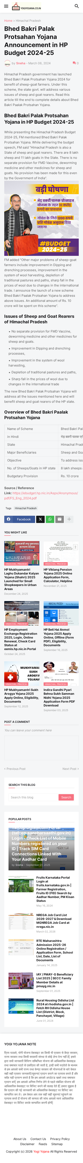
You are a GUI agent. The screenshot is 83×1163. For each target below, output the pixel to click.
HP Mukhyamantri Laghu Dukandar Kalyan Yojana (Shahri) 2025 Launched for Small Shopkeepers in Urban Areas (21, 579)
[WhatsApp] (50, 519)
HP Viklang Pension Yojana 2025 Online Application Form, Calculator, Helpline (58, 575)
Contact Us (38, 1139)
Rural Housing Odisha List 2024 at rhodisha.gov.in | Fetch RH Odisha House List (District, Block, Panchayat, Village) (55, 1008)
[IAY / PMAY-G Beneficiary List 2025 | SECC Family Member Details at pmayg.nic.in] (21, 981)
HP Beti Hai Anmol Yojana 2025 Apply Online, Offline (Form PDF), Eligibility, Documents (59, 637)
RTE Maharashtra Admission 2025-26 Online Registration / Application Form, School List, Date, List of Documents (54, 950)
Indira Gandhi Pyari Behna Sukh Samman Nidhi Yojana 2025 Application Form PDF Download (59, 697)
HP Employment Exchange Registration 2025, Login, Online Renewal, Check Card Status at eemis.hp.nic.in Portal (20, 639)
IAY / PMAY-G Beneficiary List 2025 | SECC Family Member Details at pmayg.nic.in (54, 980)
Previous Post (16, 769)
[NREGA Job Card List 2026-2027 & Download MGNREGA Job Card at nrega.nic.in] (21, 921)
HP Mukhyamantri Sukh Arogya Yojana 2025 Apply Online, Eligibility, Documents (21, 695)
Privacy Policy (60, 1139)
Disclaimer (27, 1144)
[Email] (59, 519)
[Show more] (69, 519)
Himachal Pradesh (28, 20)
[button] (6, 6)
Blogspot (41, 1155)
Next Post (69, 769)
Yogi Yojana (41, 1151)
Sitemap (57, 1144)
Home (8, 20)
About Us (19, 1139)
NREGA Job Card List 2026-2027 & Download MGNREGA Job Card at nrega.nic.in (54, 920)
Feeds (43, 1144)
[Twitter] (40, 519)
